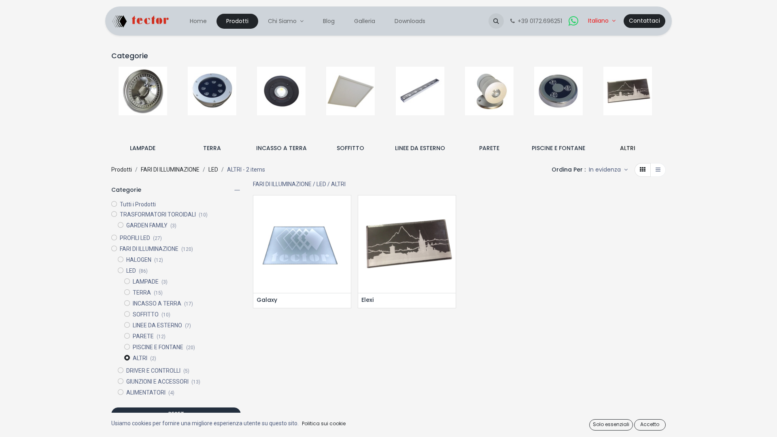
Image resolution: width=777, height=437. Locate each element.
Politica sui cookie (324, 423)
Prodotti (121, 169)
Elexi (367, 300)
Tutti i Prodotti (138, 204)
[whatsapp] (573, 21)
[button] (496, 21)
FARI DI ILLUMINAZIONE (170, 169)
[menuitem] (198, 21)
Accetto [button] (649, 424)
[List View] (658, 170)
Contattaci (644, 21)
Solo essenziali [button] (611, 424)
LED (213, 169)
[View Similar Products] (346, 245)
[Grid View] (643, 170)
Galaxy (267, 300)
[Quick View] (346, 208)
